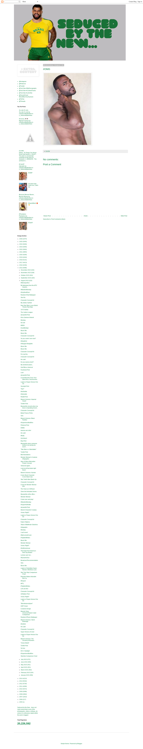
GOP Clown (24, 606)
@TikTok (21, 99)
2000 (21, 702)
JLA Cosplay (24, 309)
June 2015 (24, 662)
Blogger (79, 743)
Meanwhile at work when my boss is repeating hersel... (29, 407)
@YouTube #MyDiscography (27, 88)
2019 (21, 257)
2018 (21, 260)
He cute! (23, 359)
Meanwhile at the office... (28, 494)
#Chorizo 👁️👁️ (23, 119)
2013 (21, 681)
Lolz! (22, 372)
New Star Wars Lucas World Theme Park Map (29, 306)
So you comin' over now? (28, 338)
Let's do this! (24, 588)
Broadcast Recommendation (29, 560)
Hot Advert (24, 438)
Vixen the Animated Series (29, 491)
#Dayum (23, 581)
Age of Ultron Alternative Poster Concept (28, 462)
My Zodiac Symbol (26, 303)
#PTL (22, 583)
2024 (21, 244)
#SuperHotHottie (26, 504)
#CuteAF (21, 164)
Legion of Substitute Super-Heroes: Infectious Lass (29, 569)
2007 (21, 697)
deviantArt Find (25, 315)
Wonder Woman (25, 497)
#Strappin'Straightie (27, 343)
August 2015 (25, 280)
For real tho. (24, 354)
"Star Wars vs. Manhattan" (28, 449)
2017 (21, 262)
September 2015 (26, 278)
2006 (21, 699)
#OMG (23, 428)
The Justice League (27, 312)
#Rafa (22, 435)
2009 (21, 691)
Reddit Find (24, 397)
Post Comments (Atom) (58, 219)
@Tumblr (22, 86)
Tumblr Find (24, 403)
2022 (21, 249)
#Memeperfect (25, 283)
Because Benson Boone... (27, 194)
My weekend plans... (27, 365)
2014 (21, 678)
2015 (21, 268)
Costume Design (26, 609)
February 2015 (25, 672)
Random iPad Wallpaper (28, 295)
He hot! (23, 322)
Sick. (22, 416)
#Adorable (24, 394)
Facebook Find (25, 370)
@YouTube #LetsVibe (25, 93)
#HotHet (23, 624)
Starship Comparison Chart (29, 656)
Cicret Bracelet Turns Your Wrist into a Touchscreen (29, 378)
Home (86, 216)
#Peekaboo (22, 214)
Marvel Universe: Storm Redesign (28, 620)
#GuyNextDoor (25, 292)
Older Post (124, 216)
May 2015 (24, 664)
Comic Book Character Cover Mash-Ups (27, 476)
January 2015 (25, 675)
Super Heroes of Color (27, 632)
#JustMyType (25, 328)
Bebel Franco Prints (27, 413)
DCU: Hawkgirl (25, 651)
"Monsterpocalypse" (27, 603)
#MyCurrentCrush (26, 535)
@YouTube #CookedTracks (27, 90)
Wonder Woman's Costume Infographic (29, 458)
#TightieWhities (25, 537)
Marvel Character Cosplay (29, 510)
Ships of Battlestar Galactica (29, 524)
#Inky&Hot (24, 341)
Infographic (24, 527)
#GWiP (30, 173)
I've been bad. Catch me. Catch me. (33, 185)
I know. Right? (25, 512)
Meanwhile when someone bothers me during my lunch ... (29, 445)
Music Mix (24, 330)
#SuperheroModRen (27, 422)
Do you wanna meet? (27, 362)
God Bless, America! (27, 367)
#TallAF (30, 223)
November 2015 (26, 272)
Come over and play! (27, 499)
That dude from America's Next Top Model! (28, 551)
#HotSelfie (24, 391)
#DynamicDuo (25, 557)
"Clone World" (25, 643)
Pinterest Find (25, 425)
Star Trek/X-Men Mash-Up (28, 479)
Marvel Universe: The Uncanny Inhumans (27, 639)
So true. (23, 648)
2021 (21, 252)
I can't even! (24, 532)
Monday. (23, 320)
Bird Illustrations (25, 454)
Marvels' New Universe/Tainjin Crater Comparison (28, 613)
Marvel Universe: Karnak (28, 472)
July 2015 (24, 659)
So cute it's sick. (23, 110)
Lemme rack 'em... (26, 555)
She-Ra (23, 297)
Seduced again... (26, 466)
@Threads (22, 101)
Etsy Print (23, 441)
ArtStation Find (25, 594)
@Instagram (22, 81)
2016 (21, 265)
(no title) (21, 151)
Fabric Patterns (25, 522)
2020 (21, 254)
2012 (21, 683)
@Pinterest (22, 84)
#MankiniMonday (26, 289)
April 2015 (24, 667)
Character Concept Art (27, 300)
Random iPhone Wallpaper (29, 617)
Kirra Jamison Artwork (27, 317)
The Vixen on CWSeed (28, 489)
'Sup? (22, 389)
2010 (21, 689)
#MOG (23, 325)
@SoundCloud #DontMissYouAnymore (26, 96)
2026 (21, 239)
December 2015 (26, 270)
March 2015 (24, 670)
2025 (21, 241)
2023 (21, 247)
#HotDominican (25, 548)
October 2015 (25, 275)
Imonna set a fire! (26, 430)
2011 (21, 686)
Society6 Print (25, 386)
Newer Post (47, 216)
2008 (21, 694)
